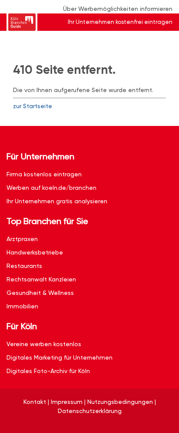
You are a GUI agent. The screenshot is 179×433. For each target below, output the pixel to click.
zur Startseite (32, 105)
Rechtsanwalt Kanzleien (41, 279)
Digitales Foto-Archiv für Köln (48, 370)
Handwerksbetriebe (35, 252)
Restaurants (24, 265)
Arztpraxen (22, 238)
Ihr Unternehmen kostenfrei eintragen (120, 22)
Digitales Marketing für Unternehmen (60, 357)
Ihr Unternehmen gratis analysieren (57, 201)
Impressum (67, 401)
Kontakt (34, 401)
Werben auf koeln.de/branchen (51, 187)
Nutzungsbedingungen (120, 401)
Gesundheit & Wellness (40, 292)
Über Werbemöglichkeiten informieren (117, 8)
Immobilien (22, 306)
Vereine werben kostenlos (44, 343)
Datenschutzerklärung (90, 410)
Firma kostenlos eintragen (44, 174)
